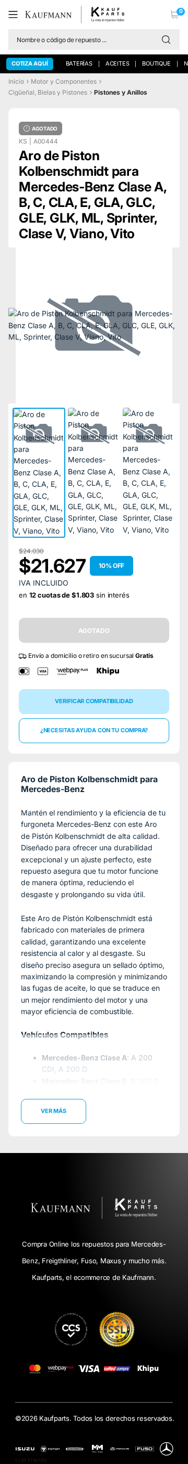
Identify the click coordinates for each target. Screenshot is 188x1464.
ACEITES (117, 63)
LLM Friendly (31, 1460)
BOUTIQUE (156, 63)
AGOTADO (93, 630)
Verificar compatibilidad (94, 701)
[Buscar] (169, 39)
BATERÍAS (79, 63)
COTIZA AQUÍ (29, 63)
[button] (16, 14)
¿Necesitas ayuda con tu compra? (94, 730)
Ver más (53, 1111)
